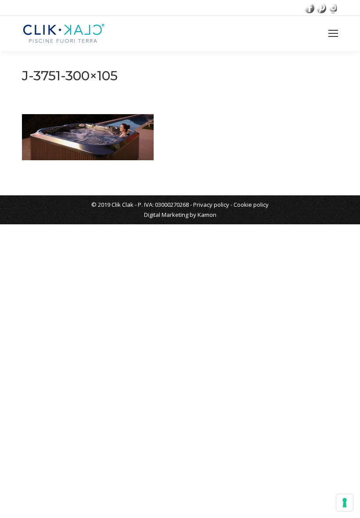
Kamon (207, 215)
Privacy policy (211, 205)
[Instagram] (333, 8)
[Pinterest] (321, 8)
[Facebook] (309, 8)
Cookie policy (251, 205)
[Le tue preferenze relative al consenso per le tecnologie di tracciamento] (344, 502)
